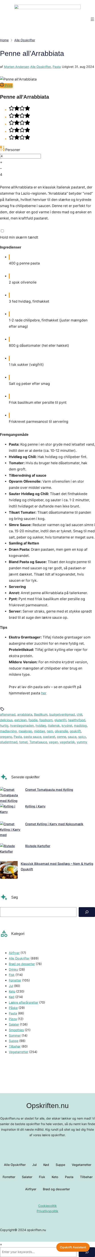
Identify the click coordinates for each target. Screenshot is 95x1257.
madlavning (8, 731)
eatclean (20, 720)
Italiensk (54, 725)
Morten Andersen (16, 67)
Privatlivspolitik (47, 1211)
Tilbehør (15, 1046)
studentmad (8, 742)
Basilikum (41, 714)
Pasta (57, 67)
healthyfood (76, 720)
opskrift (75, 731)
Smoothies (16, 1030)
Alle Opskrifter (40, 67)
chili (79, 714)
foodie (33, 720)
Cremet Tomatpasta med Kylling (49, 789)
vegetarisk (67, 742)
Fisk (12, 975)
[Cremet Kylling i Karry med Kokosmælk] (11, 832)
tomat (23, 742)
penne (61, 736)
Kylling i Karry (35, 806)
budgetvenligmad (62, 714)
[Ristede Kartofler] (11, 852)
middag (39, 731)
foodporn (46, 720)
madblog (80, 725)
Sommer (15, 1035)
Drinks (13, 969)
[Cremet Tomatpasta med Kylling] (11, 795)
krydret (67, 725)
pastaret (49, 736)
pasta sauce (32, 736)
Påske (13, 1008)
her (43, 693)
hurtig (4, 725)
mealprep (25, 731)
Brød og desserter (22, 964)
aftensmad (7, 714)
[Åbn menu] (92, 19)
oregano (6, 736)
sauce (72, 736)
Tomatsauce (38, 742)
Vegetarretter (18, 1052)
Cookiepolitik (47, 1206)
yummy (82, 742)
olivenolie (61, 731)
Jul (11, 986)
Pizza (13, 1019)
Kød (11, 997)
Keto (12, 991)
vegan (53, 742)
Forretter (15, 980)
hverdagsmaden (22, 725)
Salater (14, 1024)
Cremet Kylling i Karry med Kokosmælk (54, 824)
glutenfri (60, 720)
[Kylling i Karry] (11, 812)
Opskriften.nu (47, 1106)
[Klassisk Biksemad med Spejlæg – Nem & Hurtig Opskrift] (9, 871)
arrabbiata (24, 714)
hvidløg (41, 725)
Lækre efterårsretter (23, 1002)
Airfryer (14, 953)
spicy (82, 736)
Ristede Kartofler (37, 846)
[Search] (87, 912)
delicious (6, 720)
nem (50, 731)
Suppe (13, 1041)
